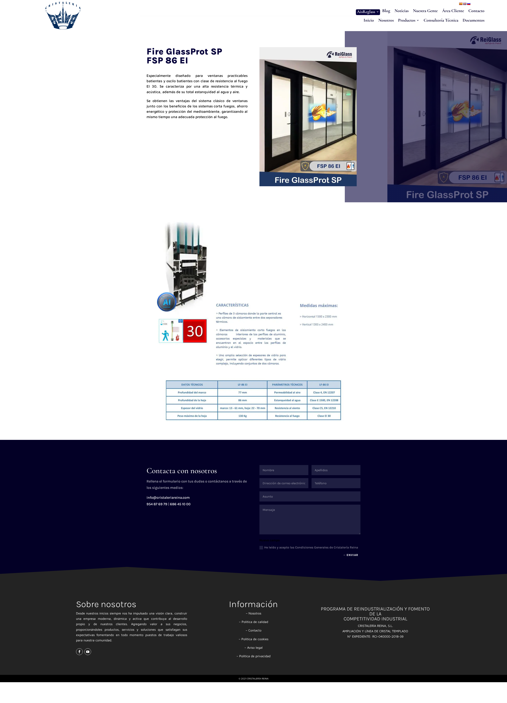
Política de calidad (255, 622)
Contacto (476, 11)
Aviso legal (255, 647)
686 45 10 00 (180, 504)
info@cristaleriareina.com (168, 497)
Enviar (352, 555)
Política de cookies (254, 639)
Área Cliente (453, 11)
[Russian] (468, 3)
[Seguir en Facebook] (79, 651)
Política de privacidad (255, 656)
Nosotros (386, 21)
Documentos (473, 21)
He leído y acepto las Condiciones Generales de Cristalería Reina (311, 547)
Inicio (369, 21)
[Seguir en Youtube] (87, 651)
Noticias (402, 11)
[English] (464, 3)
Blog (386, 11)
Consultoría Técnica (441, 21)
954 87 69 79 (157, 504)
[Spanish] (460, 3)
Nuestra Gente (425, 11)
